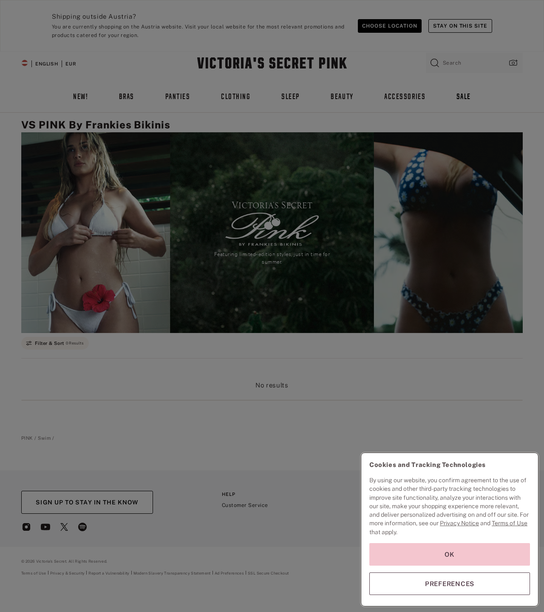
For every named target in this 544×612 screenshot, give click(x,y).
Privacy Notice (459, 523)
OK (450, 554)
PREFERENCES (449, 583)
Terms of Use (509, 523)
